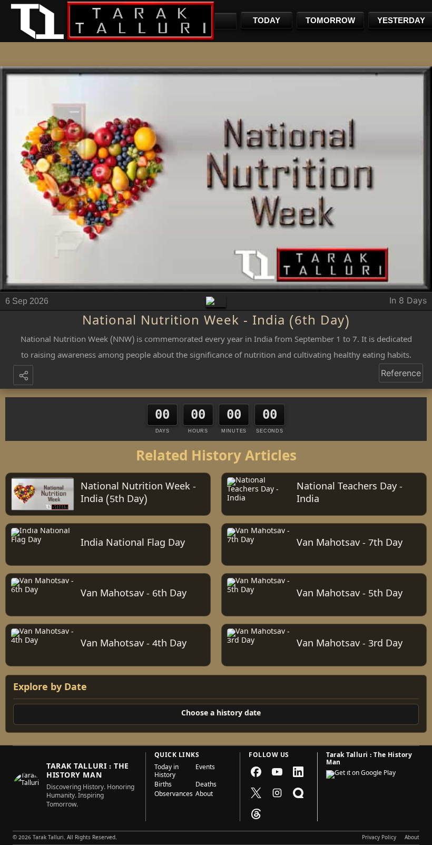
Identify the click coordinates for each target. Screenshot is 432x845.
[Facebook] (256, 771)
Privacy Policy (379, 838)
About (204, 795)
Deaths (206, 785)
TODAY (266, 20)
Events (205, 768)
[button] (24, 376)
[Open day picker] (225, 21)
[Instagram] (277, 792)
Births (163, 785)
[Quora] (298, 792)
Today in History (166, 772)
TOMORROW (330, 20)
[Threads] (256, 814)
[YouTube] (277, 771)
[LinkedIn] (298, 771)
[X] (256, 792)
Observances (171, 795)
